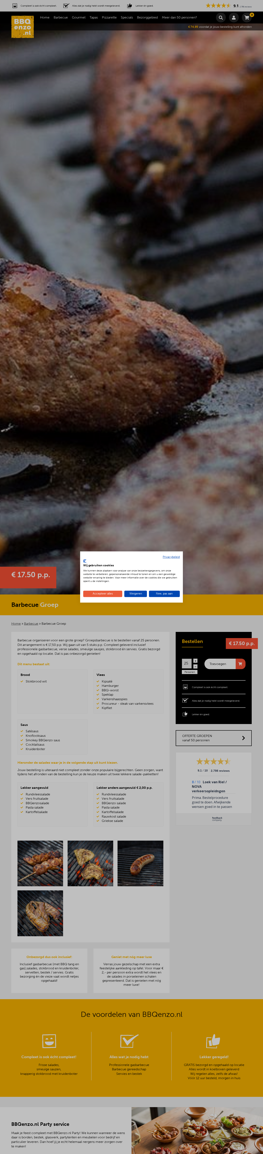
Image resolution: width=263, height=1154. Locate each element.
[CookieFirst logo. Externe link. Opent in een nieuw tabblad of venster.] (84, 561)
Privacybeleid (171, 557)
